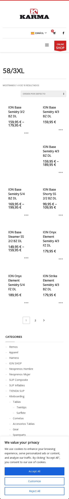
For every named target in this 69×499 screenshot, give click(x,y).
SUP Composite (18, 380)
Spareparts (19, 435)
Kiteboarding (16, 396)
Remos (13, 347)
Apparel (13, 352)
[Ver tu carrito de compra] (54, 33)
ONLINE (60, 46)
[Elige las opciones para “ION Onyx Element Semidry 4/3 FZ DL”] (60, 259)
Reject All (34, 491)
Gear (16, 429)
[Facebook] (63, 33)
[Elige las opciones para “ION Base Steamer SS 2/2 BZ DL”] (26, 258)
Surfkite (21, 413)
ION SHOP (15, 363)
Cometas (18, 418)
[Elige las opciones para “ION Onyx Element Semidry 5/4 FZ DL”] (26, 302)
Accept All (34, 471)
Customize (34, 481)
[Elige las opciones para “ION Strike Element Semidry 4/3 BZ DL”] (60, 302)
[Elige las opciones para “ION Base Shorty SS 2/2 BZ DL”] (60, 215)
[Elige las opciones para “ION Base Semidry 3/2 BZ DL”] (26, 133)
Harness (14, 358)
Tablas (17, 402)
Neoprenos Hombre (21, 369)
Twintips (21, 407)
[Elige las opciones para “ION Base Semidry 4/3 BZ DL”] (60, 130)
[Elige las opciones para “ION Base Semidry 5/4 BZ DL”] (26, 215)
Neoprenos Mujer (19, 374)
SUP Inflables (17, 385)
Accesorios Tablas (24, 424)
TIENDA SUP (16, 391)
